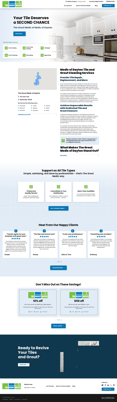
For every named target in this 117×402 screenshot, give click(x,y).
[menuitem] (5, 399)
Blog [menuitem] (96, 5)
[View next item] (61, 261)
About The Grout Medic (63, 386)
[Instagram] (114, 385)
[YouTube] (102, 385)
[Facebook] (105, 385)
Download (44, 312)
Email (37, 312)
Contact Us (107, 5)
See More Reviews (57, 268)
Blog (73, 386)
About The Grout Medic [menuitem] (83, 5)
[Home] (12, 4)
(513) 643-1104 (110, 1)
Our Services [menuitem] (68, 5)
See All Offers (57, 326)
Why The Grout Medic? (58, 208)
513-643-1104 (24, 97)
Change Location (82, 1)
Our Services (50, 386)
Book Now (18, 33)
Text (31, 312)
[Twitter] (111, 385)
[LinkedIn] (108, 385)
